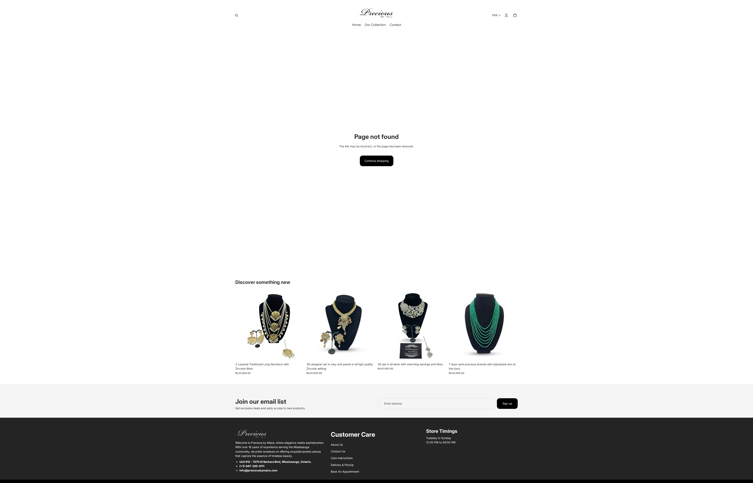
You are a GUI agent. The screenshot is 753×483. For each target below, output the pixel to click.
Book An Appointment (345, 471)
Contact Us (338, 451)
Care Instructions (342, 458)
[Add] (298, 354)
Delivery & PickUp (342, 464)
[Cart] (515, 15)
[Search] (236, 15)
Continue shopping (377, 160)
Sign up (507, 403)
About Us (337, 444)
